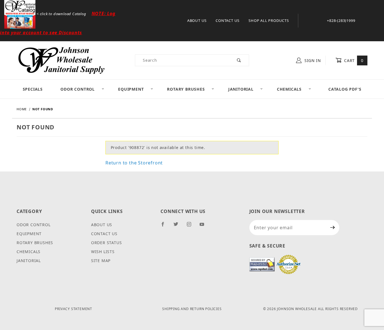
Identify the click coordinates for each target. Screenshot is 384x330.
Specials (33, 89)
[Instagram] (191, 226)
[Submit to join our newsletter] (332, 227)
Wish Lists (103, 251)
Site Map (100, 260)
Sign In (312, 60)
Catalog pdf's (344, 89)
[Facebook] (165, 226)
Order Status (106, 242)
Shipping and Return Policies (192, 308)
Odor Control (77, 89)
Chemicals (289, 89)
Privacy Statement (73, 308)
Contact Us (228, 20)
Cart (353, 60)
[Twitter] (178, 226)
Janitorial (241, 89)
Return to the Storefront (134, 163)
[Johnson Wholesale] (61, 60)
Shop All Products (269, 20)
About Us (197, 20)
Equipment (131, 89)
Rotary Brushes (186, 89)
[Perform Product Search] (239, 60)
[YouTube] (204, 226)
